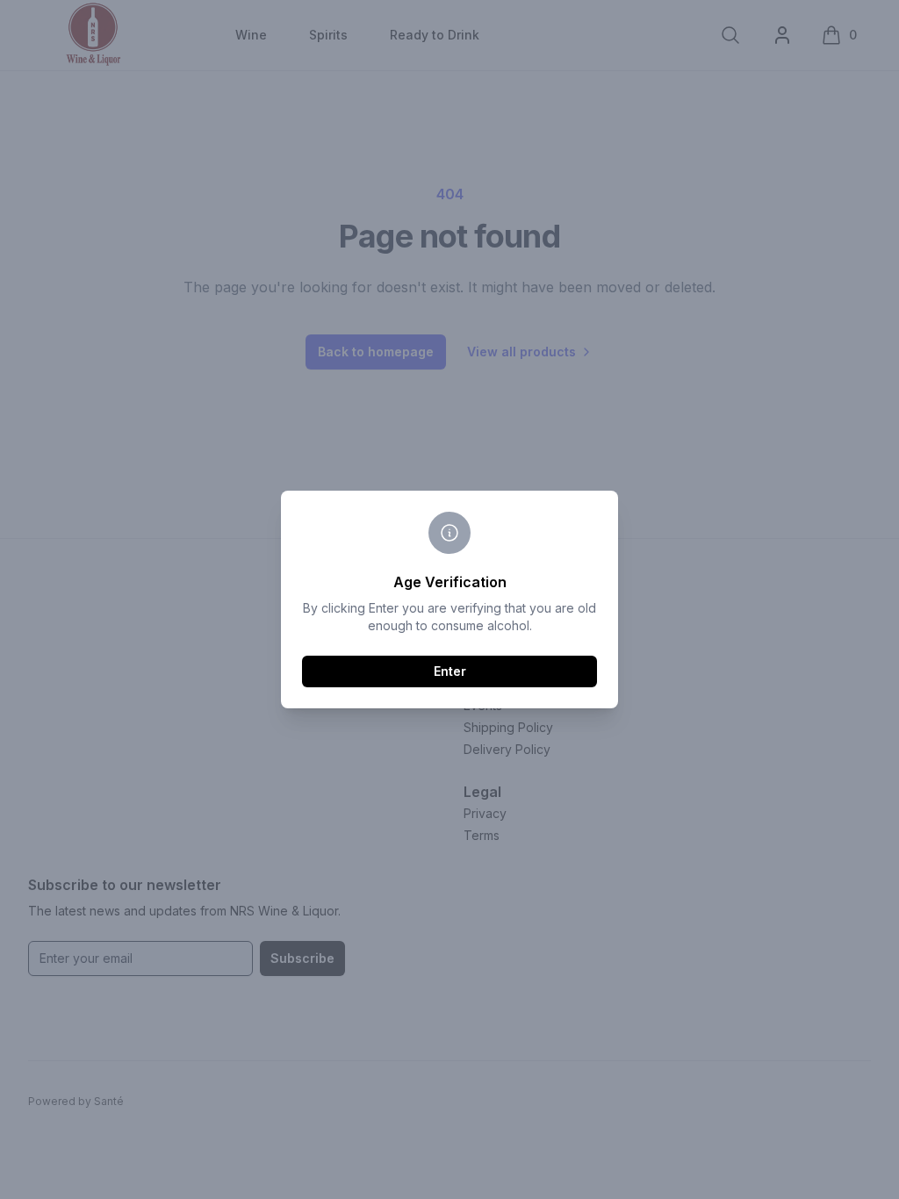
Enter (450, 671)
